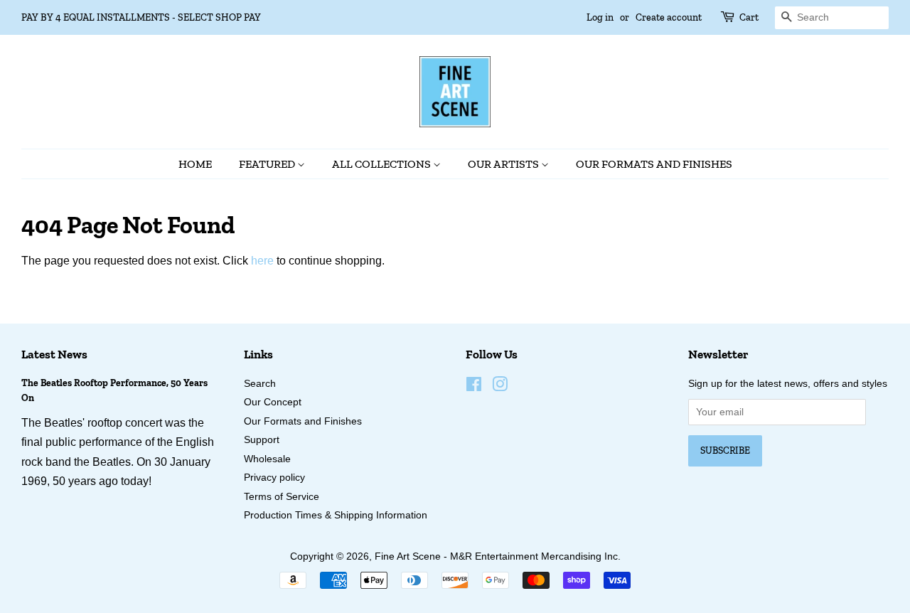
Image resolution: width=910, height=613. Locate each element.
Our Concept (272, 402)
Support (261, 440)
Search (260, 383)
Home (195, 164)
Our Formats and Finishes (654, 164)
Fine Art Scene (408, 556)
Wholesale (267, 459)
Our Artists (504, 164)
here (262, 261)
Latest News (54, 354)
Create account (669, 17)
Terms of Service (281, 496)
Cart (749, 17)
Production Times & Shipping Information (335, 515)
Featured (268, 164)
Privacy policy (274, 477)
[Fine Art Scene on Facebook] (474, 387)
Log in (600, 17)
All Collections (382, 164)
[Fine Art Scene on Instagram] (500, 387)
